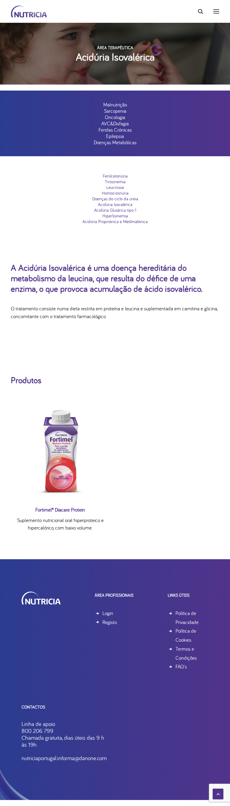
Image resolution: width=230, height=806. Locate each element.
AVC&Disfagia (115, 123)
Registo (109, 622)
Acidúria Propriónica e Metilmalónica (115, 221)
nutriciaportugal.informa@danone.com (64, 758)
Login (107, 613)
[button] (216, 11)
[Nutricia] (29, 11)
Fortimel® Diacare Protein (60, 509)
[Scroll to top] (218, 793)
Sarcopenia (115, 111)
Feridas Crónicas (115, 130)
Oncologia (115, 117)
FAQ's (181, 666)
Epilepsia (115, 136)
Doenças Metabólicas (115, 142)
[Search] (198, 11)
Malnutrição (115, 104)
